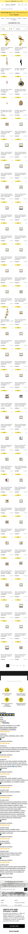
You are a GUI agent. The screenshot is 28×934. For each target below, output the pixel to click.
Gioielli (19, 18)
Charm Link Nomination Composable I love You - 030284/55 (7, 593)
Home (2, 18)
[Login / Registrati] (19, 5)
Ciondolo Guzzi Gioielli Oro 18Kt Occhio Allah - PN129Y (20, 90)
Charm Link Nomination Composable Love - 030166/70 (20, 656)
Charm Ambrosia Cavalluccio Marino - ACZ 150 (7, 321)
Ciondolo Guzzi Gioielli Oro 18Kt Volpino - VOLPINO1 (20, 111)
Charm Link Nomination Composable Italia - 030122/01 (20, 593)
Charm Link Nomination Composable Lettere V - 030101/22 (7, 300)
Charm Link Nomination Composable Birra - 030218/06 (6, 384)
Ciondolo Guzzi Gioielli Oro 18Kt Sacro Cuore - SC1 (6, 111)
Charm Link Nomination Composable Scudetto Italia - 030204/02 (20, 300)
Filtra (6, 29)
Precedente (4, 729)
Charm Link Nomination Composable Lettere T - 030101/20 (21, 279)
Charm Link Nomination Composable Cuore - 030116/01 (6, 446)
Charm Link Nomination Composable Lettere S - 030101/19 (7, 279)
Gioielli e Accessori (11, 18)
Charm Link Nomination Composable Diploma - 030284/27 (6, 509)
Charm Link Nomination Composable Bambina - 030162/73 (6, 363)
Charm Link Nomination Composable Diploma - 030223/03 (20, 488)
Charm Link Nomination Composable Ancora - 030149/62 (20, 342)
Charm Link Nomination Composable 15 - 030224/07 (20, 321)
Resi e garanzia (18, 905)
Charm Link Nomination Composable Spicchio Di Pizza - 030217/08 (7, 195)
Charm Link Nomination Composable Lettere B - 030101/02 (7, 614)
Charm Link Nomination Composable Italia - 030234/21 (6, 132)
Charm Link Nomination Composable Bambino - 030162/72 (20, 363)
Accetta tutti (14, 926)
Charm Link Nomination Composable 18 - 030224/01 (6, 342)
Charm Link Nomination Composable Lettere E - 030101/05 (21, 132)
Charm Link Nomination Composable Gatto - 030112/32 (20, 530)
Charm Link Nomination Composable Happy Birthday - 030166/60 (6, 572)
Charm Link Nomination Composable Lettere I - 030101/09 (6, 153)
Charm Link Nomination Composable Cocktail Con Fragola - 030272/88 (20, 426)
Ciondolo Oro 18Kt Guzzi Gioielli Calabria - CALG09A (21, 49)
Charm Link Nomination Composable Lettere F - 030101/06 (21, 216)
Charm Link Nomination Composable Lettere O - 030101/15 (7, 174)
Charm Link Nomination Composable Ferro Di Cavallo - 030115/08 (20, 509)
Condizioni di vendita (19, 902)
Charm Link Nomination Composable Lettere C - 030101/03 (7, 216)
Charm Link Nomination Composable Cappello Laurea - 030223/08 (6, 405)
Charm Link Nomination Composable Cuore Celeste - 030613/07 (20, 446)
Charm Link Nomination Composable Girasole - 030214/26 (20, 551)
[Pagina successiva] (23, 665)
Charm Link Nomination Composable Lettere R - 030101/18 (21, 258)
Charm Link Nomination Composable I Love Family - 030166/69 (20, 572)
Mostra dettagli (14, 931)
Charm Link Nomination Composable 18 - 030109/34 (20, 195)
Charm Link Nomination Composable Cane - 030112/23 (20, 384)
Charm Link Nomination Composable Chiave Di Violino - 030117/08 (20, 405)
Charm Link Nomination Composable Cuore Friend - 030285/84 (6, 467)
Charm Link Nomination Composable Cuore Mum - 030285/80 (21, 467)
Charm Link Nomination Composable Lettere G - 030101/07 (7, 237)
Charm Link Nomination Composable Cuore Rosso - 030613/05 (6, 488)
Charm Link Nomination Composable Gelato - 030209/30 (6, 551)
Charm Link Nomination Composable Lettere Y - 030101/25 (7, 656)
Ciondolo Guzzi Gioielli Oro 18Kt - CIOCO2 (20, 69)
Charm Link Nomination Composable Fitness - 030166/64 (6, 530)
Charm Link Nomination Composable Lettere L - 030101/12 (21, 635)
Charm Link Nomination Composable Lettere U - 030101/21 (21, 174)
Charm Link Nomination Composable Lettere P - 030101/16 (7, 258)
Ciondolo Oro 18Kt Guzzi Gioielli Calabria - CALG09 (7, 49)
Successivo (12, 729)
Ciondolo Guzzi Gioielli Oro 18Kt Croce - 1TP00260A (6, 90)
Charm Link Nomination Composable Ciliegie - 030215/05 (6, 425)
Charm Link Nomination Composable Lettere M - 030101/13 (21, 153)
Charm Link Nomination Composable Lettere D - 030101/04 (21, 614)
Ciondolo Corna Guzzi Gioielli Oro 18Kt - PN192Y (6, 70)
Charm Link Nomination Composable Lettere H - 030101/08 (7, 635)
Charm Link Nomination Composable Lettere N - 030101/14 (21, 237)
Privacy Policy (9, 892)
